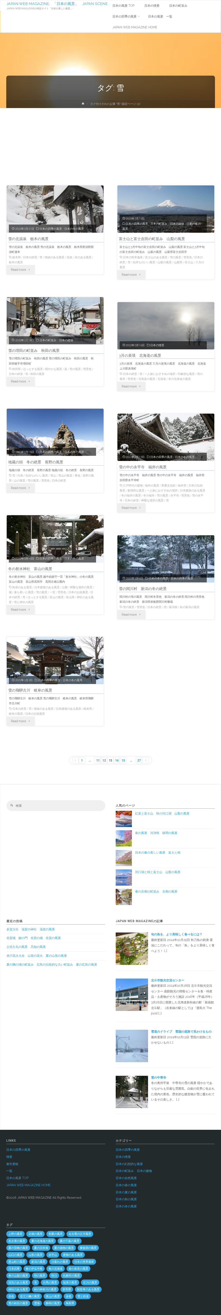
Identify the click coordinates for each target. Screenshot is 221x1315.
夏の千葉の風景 (69, 1241)
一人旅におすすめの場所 (160, 374)
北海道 (162, 379)
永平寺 (174, 495)
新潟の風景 (38, 1261)
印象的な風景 (186, 374)
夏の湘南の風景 (64, 1248)
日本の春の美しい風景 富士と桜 (157, 852)
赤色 (11, 1296)
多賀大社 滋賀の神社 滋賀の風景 (30, 929)
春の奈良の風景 (78, 1268)
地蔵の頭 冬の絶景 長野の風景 (35, 462)
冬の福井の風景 (131, 495)
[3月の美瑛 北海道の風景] (165, 325)
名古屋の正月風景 (80, 1233)
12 (104, 760)
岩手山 (53, 1254)
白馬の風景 (50, 1282)
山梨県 (178, 262)
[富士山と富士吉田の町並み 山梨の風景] (165, 209)
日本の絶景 (30, 257)
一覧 (9, 1171)
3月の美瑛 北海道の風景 (140, 355)
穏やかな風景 (53, 369)
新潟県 (173, 607)
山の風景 (19, 480)
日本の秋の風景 (126, 1199)
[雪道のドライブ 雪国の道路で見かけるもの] (132, 1045)
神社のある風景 (18, 1289)
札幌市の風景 (71, 1275)
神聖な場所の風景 (152, 500)
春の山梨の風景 (18, 1275)
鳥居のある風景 (22, 587)
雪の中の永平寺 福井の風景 (143, 467)
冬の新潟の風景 (189, 607)
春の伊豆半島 (34, 1268)
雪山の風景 (65, 475)
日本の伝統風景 (78, 592)
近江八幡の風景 (30, 1296)
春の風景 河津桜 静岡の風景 (156, 833)
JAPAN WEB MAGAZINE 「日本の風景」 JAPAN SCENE (57, 4)
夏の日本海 (41, 1248)
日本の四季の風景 (50, 228)
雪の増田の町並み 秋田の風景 (34, 350)
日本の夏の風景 (126, 1192)
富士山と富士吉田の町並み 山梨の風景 (152, 239)
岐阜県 (88, 708)
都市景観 (12, 1164)
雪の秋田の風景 (18, 1303)
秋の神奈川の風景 (45, 1289)
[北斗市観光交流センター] (132, 994)
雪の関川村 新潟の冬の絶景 (143, 589)
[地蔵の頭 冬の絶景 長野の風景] (55, 432)
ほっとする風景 (33, 369)
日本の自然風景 (126, 1178)
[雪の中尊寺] (132, 1091)
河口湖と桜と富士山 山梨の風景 (157, 872)
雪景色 (187, 257)
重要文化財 (168, 485)
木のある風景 (83, 257)
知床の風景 (70, 1282)
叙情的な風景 (136, 490)
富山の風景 (57, 597)
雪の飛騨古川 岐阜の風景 (30, 690)
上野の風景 (15, 1233)
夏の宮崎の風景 (18, 1248)
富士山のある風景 (156, 257)
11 (97, 760)
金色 (68, 1296)
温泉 (69, 257)
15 (123, 760)
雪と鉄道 (83, 1296)
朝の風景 (39, 1275)
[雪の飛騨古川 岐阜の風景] (55, 660)
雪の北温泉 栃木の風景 (28, 239)
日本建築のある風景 (192, 490)
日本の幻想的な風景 (129, 1164)
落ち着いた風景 (24, 592)
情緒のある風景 (54, 257)
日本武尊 (14, 1268)
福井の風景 (152, 485)
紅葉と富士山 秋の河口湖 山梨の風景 (162, 813)
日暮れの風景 (59, 1261)
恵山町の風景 (16, 1261)
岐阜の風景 (16, 713)
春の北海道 (56, 1268)
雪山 (53, 475)
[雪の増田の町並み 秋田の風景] (55, 320)
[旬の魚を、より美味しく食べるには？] (132, 948)
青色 (77, 475)
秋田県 (16, 369)
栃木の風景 (16, 262)
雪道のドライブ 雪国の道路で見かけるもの (181, 1031)
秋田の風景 (37, 374)
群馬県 (67, 1289)
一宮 (52, 592)
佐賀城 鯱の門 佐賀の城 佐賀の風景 (33, 938)
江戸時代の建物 (133, 485)
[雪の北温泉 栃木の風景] (55, 209)
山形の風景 (35, 1254)
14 (116, 760)
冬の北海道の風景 (179, 379)
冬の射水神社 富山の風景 (30, 569)
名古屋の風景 (16, 1241)
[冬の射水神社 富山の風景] (55, 539)
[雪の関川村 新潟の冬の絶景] (165, 559)
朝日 (54, 1275)
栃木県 (16, 257)
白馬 (20, 475)
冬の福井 (149, 495)
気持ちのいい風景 (144, 262)
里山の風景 (53, 1296)
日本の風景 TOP (17, 1178)
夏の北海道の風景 (42, 1241)
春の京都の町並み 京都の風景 (156, 891)
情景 (9, 1157)
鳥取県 (70, 1303)
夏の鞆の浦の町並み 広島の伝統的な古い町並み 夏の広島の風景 (51, 964)
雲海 (37, 1303)
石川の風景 (90, 1282)
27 (139, 760)
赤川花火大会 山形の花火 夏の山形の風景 (36, 955)
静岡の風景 (53, 1303)
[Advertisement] (110, 140)
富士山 (189, 262)
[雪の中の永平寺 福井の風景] (165, 437)
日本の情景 (157, 345)
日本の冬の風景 (74, 228)
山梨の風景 (165, 262)
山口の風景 (15, 1254)
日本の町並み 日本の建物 (167, 223)
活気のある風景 (18, 1282)
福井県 (182, 485)
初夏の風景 (56, 1233)
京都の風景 (35, 1233)
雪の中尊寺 (158, 1077)
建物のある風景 (73, 1254)
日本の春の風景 (126, 1185)
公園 (65, 587)
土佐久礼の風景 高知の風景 (26, 946)
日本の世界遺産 (133, 257)
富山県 (70, 597)
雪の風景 (175, 257)
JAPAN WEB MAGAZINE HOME (28, 1185)
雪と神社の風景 (24, 602)
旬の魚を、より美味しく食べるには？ (178, 934)
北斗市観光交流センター (167, 980)
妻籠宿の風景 (88, 1248)
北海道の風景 (146, 379)
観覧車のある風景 (88, 1289)
